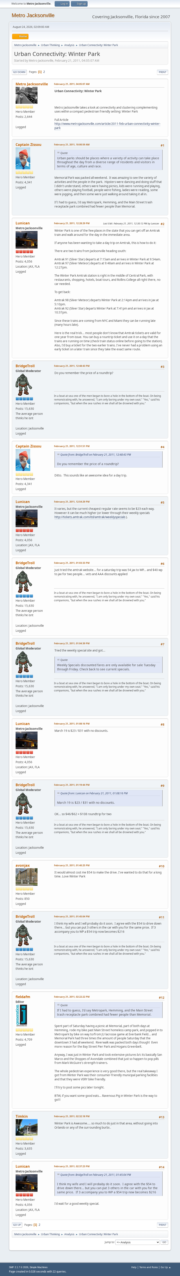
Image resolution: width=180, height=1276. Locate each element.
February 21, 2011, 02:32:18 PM (72, 1116)
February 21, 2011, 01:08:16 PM (72, 723)
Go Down (19, 72)
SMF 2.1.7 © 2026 (18, 1267)
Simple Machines (39, 1267)
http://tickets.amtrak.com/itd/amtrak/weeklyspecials (89, 517)
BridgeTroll (25, 365)
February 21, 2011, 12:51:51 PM (72, 446)
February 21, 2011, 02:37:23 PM (72, 1166)
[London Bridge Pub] (17, 423)
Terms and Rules (148, 1267)
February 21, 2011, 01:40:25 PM (72, 865)
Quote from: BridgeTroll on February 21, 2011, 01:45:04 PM (95, 1175)
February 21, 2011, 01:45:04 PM (72, 916)
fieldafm (23, 996)
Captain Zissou (28, 144)
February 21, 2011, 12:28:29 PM (72, 223)
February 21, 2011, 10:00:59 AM (72, 144)
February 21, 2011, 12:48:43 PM (72, 365)
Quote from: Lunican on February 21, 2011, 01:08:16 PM (94, 793)
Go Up (17, 1224)
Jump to (109, 1242)
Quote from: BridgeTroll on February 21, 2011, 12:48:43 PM (95, 454)
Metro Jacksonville (33, 15)
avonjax (23, 865)
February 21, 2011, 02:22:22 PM (72, 996)
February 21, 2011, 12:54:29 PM (72, 501)
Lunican (23, 223)
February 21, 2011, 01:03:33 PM (72, 562)
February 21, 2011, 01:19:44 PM (72, 784)
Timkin (22, 1116)
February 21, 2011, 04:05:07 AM (72, 84)
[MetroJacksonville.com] (17, 122)
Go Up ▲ (166, 1267)
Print (162, 72)
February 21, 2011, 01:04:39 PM (72, 643)
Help (134, 1267)
